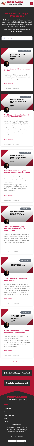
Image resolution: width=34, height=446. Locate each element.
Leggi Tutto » (8, 83)
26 (23, 362)
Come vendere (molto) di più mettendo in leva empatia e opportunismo (15, 228)
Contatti (7, 421)
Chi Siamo (7, 409)
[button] (31, 3)
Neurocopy (7, 412)
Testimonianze (9, 415)
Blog (5, 418)
